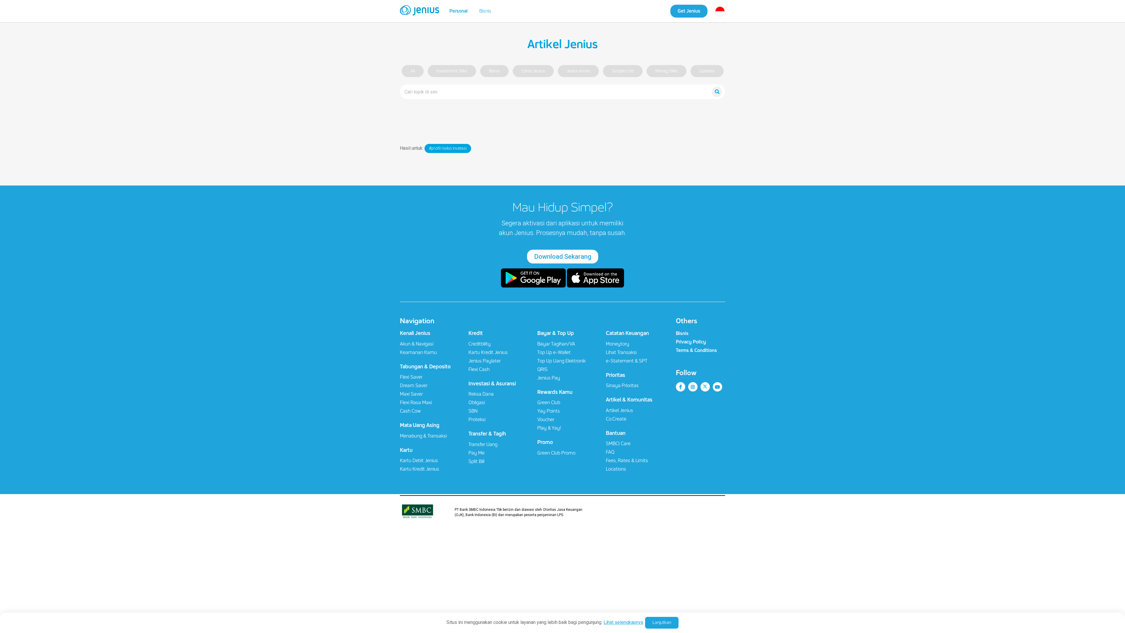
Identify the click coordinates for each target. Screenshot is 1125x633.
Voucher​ (545, 419)
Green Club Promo (556, 453)
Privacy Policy (691, 342)
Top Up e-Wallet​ (554, 352)
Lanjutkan (661, 622)
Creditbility (479, 344)
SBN (473, 411)
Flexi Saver (411, 377)
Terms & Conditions (696, 350)
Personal (458, 11)
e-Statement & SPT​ (626, 361)
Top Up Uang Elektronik (561, 361)
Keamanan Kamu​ (418, 352)
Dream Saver (413, 385)
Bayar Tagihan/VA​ (556, 344)
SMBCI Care (618, 443)
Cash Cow (410, 411)
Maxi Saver (411, 394)
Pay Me (476, 453)
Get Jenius (689, 11)
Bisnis (485, 11)
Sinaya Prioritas (622, 385)
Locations (616, 469)
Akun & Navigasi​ (416, 344)
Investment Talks (452, 71)
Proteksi (476, 419)
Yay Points (548, 411)
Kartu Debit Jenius (419, 460)
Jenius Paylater (484, 361)
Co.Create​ (616, 419)
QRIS (542, 369)
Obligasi (476, 402)
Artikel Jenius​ (619, 410)
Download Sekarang (562, 256)
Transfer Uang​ (482, 444)
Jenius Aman (578, 71)
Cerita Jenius (533, 71)
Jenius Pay (548, 378)
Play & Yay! (549, 428)
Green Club (548, 402)
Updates (707, 71)
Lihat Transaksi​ (621, 352)
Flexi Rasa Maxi (416, 402)
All (412, 71)
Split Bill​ (476, 461)
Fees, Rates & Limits (627, 460)
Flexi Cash (479, 369)
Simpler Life (623, 71)
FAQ (610, 452)
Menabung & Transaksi (423, 436)
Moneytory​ (617, 344)
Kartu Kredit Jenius (419, 469)
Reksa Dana (481, 394)
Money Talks (666, 71)
